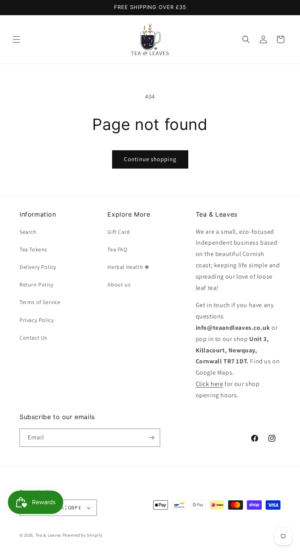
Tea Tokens (33, 249)
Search (28, 231)
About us (118, 284)
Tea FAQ (117, 249)
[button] (16, 39)
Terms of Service (40, 302)
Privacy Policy (37, 320)
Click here (209, 384)
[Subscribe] (151, 438)
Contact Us (33, 337)
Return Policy (37, 284)
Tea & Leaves (48, 535)
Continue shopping (150, 159)
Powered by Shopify (82, 535)
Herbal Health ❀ (128, 266)
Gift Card (118, 231)
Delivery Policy (38, 266)
